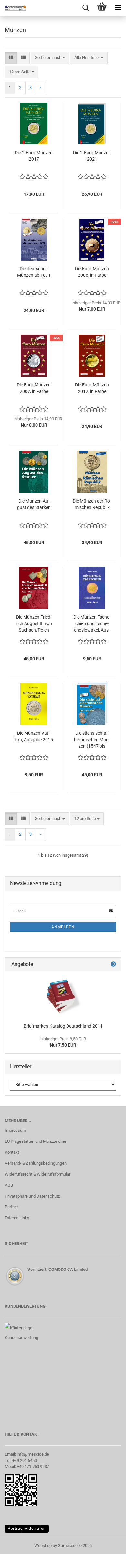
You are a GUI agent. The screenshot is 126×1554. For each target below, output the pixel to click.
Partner (11, 1206)
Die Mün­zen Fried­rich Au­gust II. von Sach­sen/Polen (34, 623)
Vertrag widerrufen (27, 1528)
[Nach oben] (108, 1544)
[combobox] (50, 58)
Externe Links (17, 1217)
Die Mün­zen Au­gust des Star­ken (34, 504)
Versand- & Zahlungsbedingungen (36, 1163)
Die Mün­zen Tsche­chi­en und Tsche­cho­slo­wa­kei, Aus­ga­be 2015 (91, 623)
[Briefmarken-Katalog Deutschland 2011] (63, 995)
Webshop (43, 1545)
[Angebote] (113, 964)
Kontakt (12, 1152)
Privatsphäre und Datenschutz (32, 1196)
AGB (9, 1185)
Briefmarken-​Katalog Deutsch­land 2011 (63, 1026)
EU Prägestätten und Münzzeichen (36, 1141)
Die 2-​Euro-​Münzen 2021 (92, 156)
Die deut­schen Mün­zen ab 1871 (34, 272)
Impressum (15, 1130)
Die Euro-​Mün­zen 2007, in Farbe (34, 388)
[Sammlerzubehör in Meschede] (13, 8)
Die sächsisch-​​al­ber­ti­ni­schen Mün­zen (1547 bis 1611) (92, 740)
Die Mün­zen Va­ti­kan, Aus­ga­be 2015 (34, 736)
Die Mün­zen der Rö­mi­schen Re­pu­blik (92, 504)
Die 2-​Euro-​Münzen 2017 (34, 156)
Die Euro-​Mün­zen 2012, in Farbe (92, 388)
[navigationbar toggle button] (118, 8)
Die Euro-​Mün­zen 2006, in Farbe (92, 272)
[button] (11, 58)
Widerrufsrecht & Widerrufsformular (37, 1174)
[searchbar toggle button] (86, 8)
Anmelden (63, 927)
